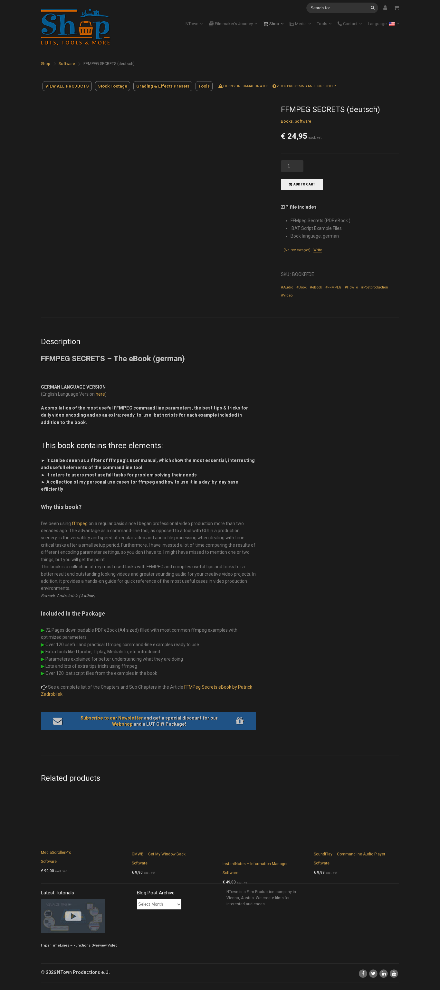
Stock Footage (112, 86)
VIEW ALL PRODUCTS (67, 86)
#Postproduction (374, 287)
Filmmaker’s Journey (233, 23)
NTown (192, 23)
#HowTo (351, 287)
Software (67, 63)
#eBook (316, 287)
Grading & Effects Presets (162, 86)
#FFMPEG (333, 287)
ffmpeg (80, 523)
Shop (273, 23)
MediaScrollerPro (56, 852)
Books (287, 121)
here (100, 394)
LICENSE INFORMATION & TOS (245, 86)
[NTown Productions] (79, 26)
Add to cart (304, 184)
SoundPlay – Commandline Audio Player (349, 854)
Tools (322, 23)
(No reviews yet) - (302, 250)
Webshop (122, 724)
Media (300, 23)
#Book (301, 287)
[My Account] (385, 8)
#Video (286, 295)
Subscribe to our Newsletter (112, 718)
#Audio (287, 287)
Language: (378, 23)
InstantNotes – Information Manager (255, 864)
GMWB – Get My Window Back (159, 854)
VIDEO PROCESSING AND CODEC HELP (306, 86)
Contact (350, 23)
